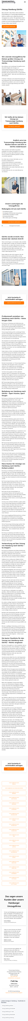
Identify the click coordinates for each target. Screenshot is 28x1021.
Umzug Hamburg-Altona (7, 1005)
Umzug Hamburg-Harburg (8, 1017)
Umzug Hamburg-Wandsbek (8, 1014)
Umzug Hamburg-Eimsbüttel (8, 1008)
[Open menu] (25, 2)
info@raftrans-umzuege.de (14, 978)
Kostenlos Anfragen (14, 126)
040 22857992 (14, 976)
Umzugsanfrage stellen (14, 302)
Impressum (8, 992)
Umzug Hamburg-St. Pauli (8, 1011)
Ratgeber (20, 992)
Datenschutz (14, 992)
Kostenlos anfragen (9, 26)
